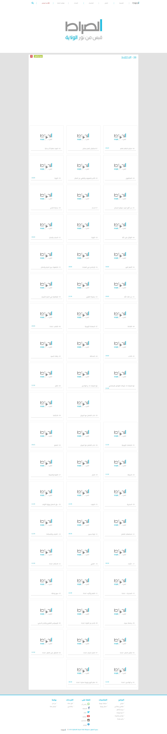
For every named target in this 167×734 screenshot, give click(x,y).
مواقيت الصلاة (60, 3)
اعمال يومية (103, 706)
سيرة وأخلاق (38, 56)
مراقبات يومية (103, 703)
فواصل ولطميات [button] (119, 716)
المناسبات (91, 3)
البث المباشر (45, 3)
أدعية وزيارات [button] (120, 713)
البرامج (106, 3)
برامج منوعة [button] (120, 719)
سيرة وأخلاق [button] (120, 709)
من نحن (54, 703)
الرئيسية (121, 3)
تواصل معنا (53, 706)
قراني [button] (122, 703)
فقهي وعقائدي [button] (119, 706)
